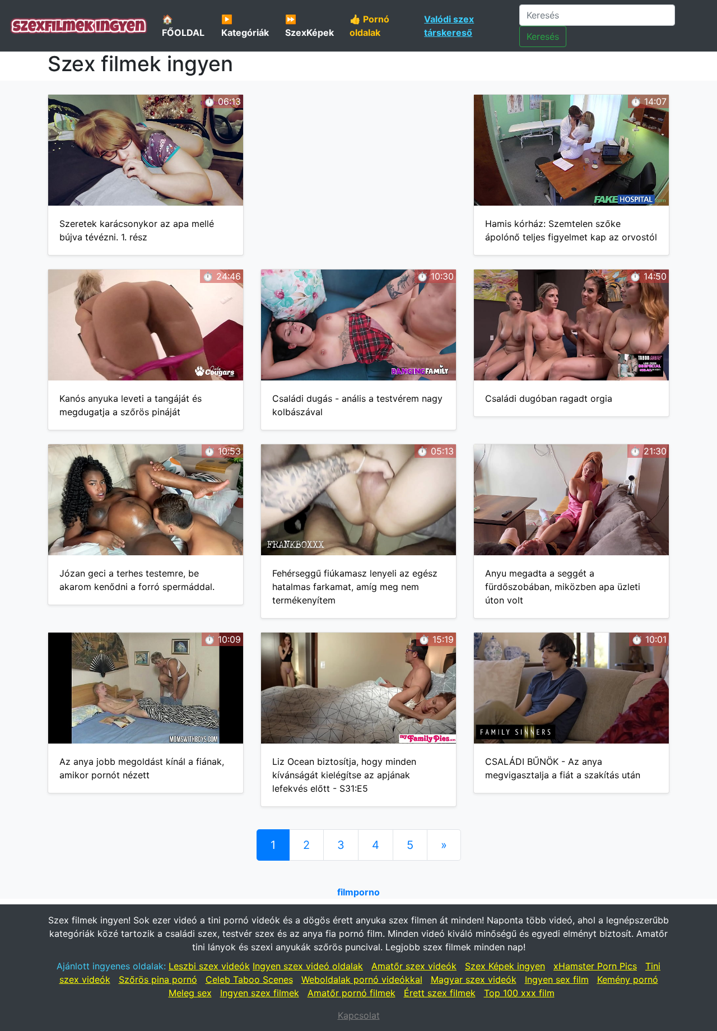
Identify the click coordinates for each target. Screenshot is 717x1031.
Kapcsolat (359, 1015)
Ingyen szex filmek (259, 993)
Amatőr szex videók (414, 966)
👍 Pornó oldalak (369, 25)
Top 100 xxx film (519, 993)
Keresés (543, 36)
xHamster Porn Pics (595, 966)
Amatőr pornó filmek (351, 993)
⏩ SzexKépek (309, 25)
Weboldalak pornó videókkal (361, 979)
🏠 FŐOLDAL (183, 25)
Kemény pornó (627, 979)
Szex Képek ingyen (505, 966)
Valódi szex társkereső (449, 25)
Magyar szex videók (473, 979)
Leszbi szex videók (209, 966)
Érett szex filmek (440, 993)
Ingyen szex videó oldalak (308, 966)
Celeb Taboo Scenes (249, 979)
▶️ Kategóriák (245, 25)
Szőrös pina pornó (158, 979)
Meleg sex (190, 993)
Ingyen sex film (557, 979)
